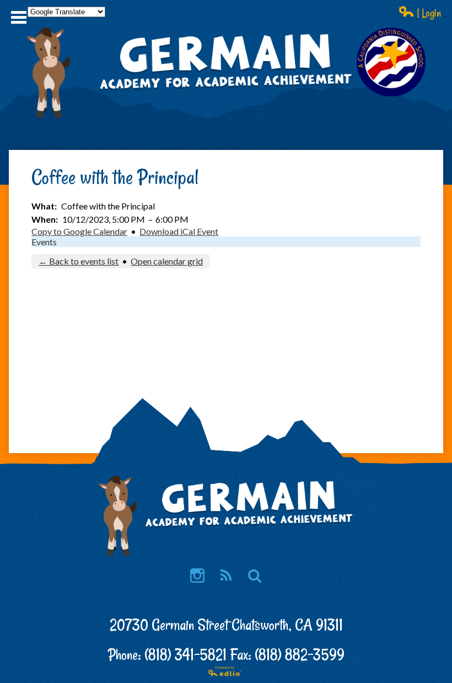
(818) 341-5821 (185, 654)
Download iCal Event (178, 231)
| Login (428, 13)
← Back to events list (79, 261)
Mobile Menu (18, 17)
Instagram (197, 575)
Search (254, 575)
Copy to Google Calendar (79, 231)
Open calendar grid (167, 261)
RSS (226, 575)
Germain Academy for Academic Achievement (226, 89)
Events (44, 241)
